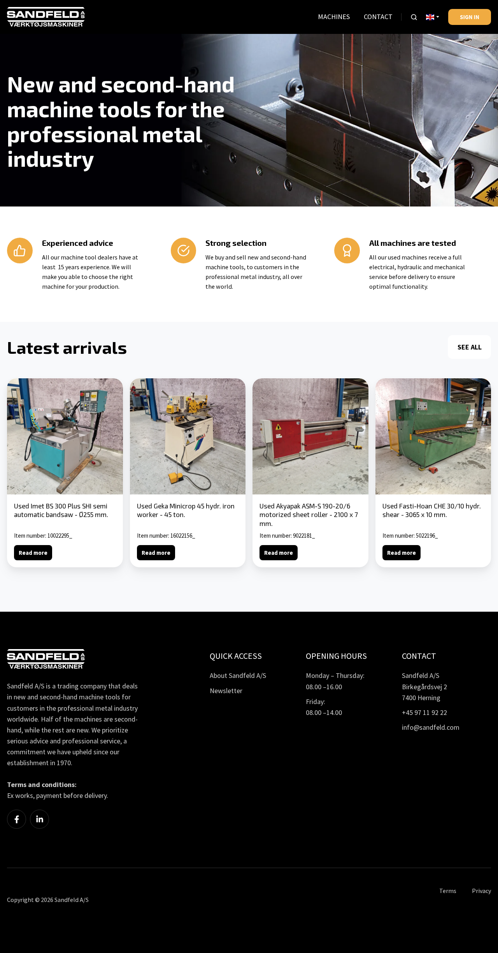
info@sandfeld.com (430, 727)
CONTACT (378, 16)
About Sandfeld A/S (238, 675)
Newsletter (226, 690)
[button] (414, 17)
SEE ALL (470, 346)
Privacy (481, 891)
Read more (33, 552)
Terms (447, 891)
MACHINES (334, 16)
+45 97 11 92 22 (424, 712)
